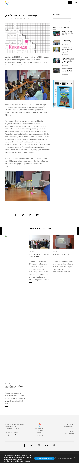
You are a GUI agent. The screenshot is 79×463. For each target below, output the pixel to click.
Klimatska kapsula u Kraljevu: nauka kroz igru (67, 33)
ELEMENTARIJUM (68, 426)
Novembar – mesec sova (61, 254)
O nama (39, 433)
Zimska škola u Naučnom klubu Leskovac (14, 387)
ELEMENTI (70, 424)
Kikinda (16, 18)
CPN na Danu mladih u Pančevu (67, 41)
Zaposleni (39, 430)
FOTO (72, 431)
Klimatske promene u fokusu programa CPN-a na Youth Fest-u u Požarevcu (68, 60)
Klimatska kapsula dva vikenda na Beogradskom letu (67, 70)
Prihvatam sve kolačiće (44, 458)
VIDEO (72, 429)
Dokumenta (39, 428)
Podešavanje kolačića (65, 458)
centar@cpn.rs (15, 435)
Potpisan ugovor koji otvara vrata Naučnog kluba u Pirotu (67, 50)
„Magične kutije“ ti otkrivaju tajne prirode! (39, 255)
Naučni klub (24, 18)
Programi (39, 435)
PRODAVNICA (69, 433)
